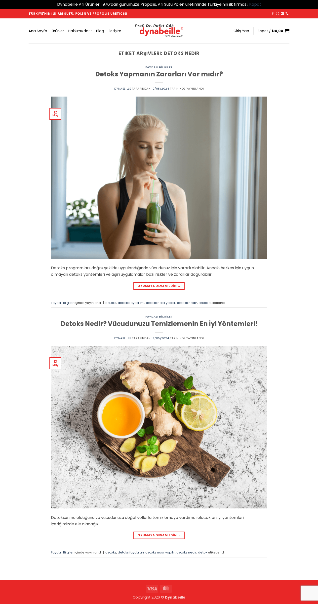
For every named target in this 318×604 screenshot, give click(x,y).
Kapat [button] (255, 4)
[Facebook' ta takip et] (272, 13)
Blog (100, 30)
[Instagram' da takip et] (277, 13)
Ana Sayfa (38, 30)
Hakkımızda (78, 30)
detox (203, 303)
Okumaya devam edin (158, 286)
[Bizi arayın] (286, 13)
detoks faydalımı (131, 303)
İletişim (115, 30)
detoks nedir (187, 303)
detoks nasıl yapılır (160, 303)
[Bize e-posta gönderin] (282, 13)
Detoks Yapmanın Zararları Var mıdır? (159, 74)
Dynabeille (122, 89)
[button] (241, 30)
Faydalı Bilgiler (159, 67)
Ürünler (58, 30)
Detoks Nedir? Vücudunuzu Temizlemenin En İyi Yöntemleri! (159, 323)
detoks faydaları (131, 552)
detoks (110, 303)
